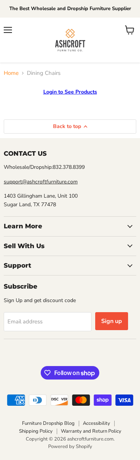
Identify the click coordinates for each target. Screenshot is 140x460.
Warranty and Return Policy (91, 431)
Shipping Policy (36, 431)
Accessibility (96, 423)
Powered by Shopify (70, 446)
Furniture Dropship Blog (48, 423)
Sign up (111, 321)
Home (11, 73)
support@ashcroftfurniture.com (41, 181)
